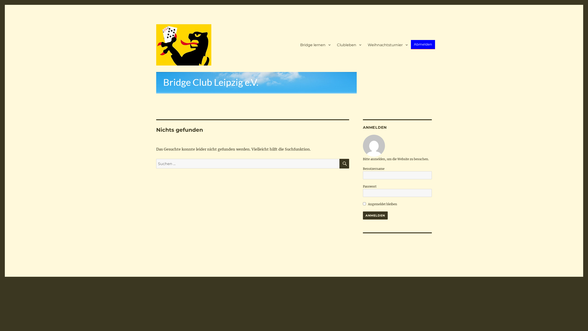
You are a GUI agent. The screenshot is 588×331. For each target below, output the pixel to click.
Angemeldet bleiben (382, 204)
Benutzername (373, 169)
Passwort (369, 186)
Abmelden (423, 44)
